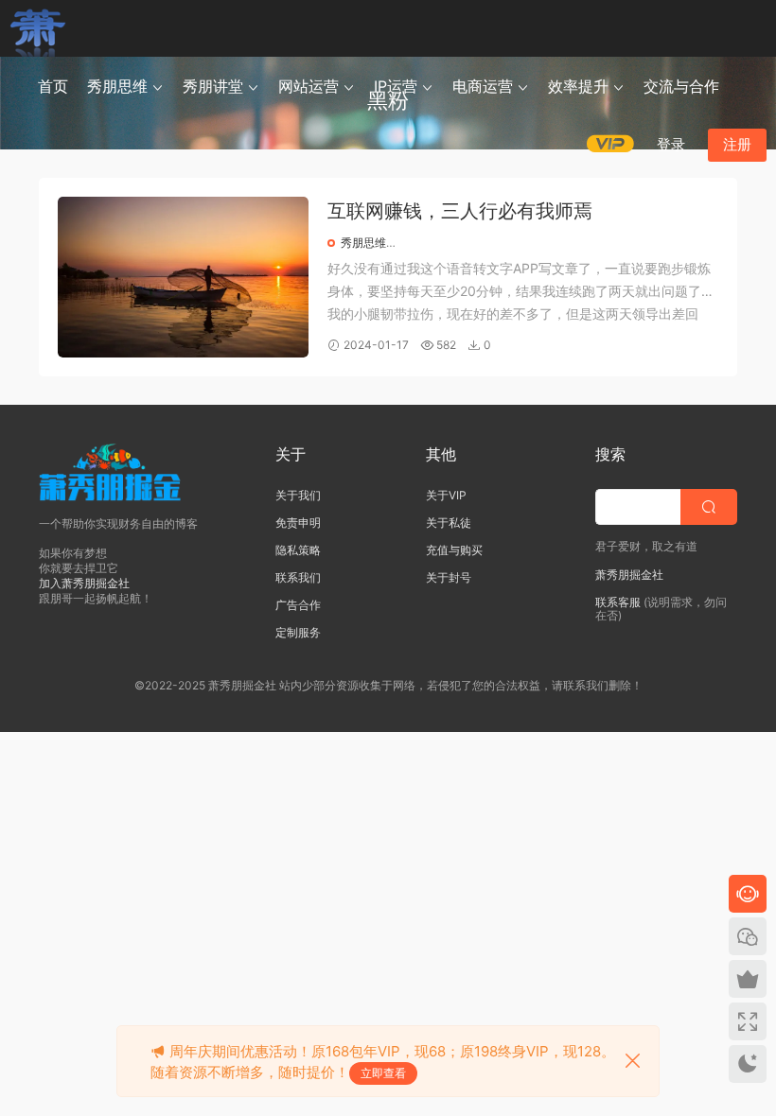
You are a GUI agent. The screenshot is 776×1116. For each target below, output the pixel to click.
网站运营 (308, 86)
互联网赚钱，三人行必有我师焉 (459, 211)
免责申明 (298, 522)
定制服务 (298, 632)
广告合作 (298, 605)
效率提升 (578, 86)
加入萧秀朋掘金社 (84, 583)
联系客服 (618, 602)
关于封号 (448, 577)
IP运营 (395, 86)
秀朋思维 (117, 86)
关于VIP (446, 495)
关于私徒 (448, 522)
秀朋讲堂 (213, 86)
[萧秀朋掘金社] (37, 28)
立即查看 (383, 1073)
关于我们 (298, 495)
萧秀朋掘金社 (629, 574)
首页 (53, 86)
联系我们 (298, 577)
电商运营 (482, 86)
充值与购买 (454, 550)
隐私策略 (298, 550)
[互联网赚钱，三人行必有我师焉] (183, 277)
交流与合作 (681, 86)
